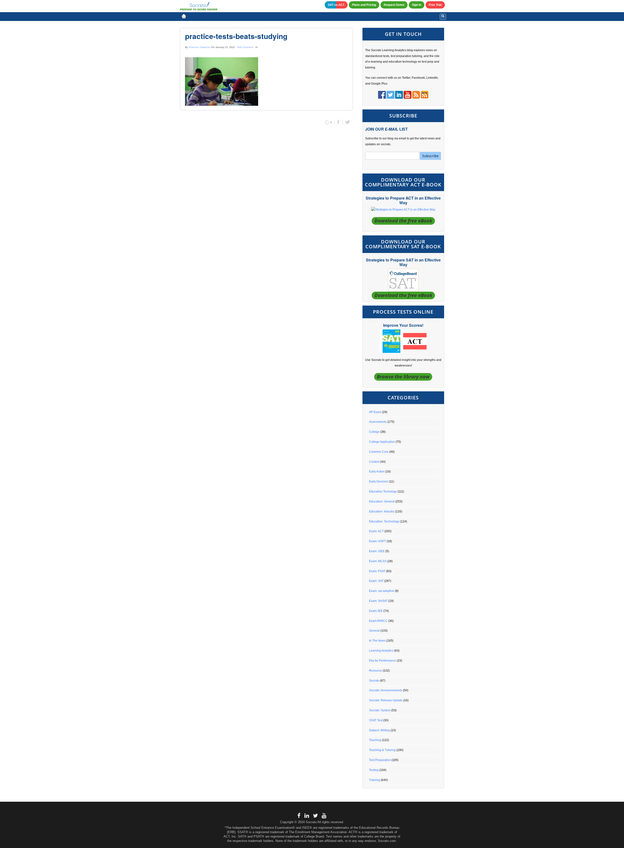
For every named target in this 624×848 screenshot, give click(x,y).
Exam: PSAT (377, 571)
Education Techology (383, 491)
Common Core (379, 451)
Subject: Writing (379, 730)
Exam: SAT (376, 581)
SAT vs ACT (336, 5)
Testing (374, 770)
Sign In (416, 5)
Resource (375, 670)
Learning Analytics (381, 650)
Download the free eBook (403, 220)
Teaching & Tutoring (382, 750)
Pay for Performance (382, 660)
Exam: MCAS (378, 561)
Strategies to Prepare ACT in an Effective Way (403, 200)
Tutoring (374, 780)
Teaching (375, 740)
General (374, 630)
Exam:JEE (376, 611)
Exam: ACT (376, 531)
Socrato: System (379, 710)
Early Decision (378, 481)
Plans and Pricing (364, 5)
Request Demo (394, 5)
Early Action (377, 471)
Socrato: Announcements (385, 690)
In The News (377, 640)
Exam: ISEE (377, 551)
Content (374, 461)
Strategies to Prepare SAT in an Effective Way (403, 262)
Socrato (374, 680)
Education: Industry (381, 511)
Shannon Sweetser (199, 47)
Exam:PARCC (378, 621)
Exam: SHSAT (378, 601)
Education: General (382, 501)
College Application (382, 441)
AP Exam (375, 412)
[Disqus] (266, 194)
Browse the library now (403, 376)
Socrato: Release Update (385, 700)
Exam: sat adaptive (381, 591)
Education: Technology (384, 521)
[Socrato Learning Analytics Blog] (184, 16)
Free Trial (435, 5)
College (374, 432)
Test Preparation (380, 760)
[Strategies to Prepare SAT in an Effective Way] (403, 280)
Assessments (378, 422)
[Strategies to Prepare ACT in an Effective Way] (403, 209)
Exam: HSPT (377, 541)
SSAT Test (375, 720)
